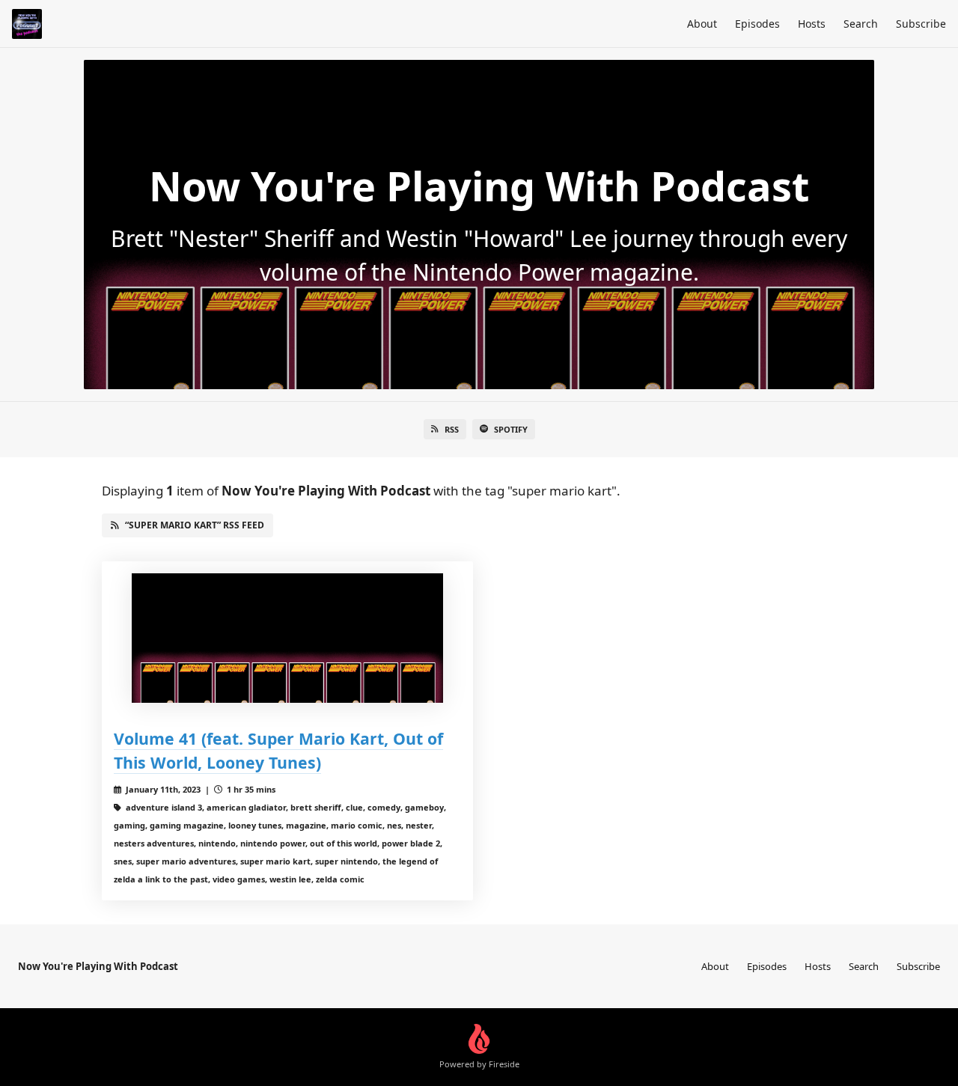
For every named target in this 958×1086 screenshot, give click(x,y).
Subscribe (921, 23)
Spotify (511, 429)
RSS (452, 429)
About (702, 23)
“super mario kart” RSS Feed (194, 525)
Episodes (757, 23)
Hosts (812, 23)
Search (860, 23)
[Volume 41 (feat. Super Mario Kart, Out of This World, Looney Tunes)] (287, 638)
